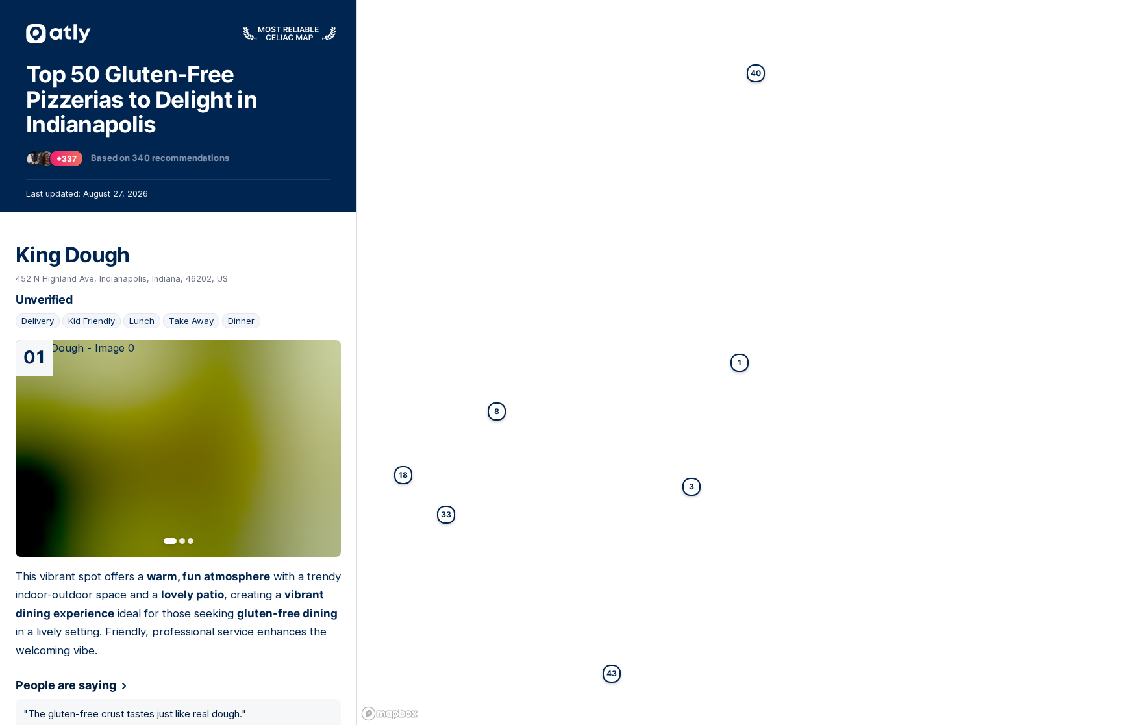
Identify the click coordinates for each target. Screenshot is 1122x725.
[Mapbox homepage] (389, 713)
